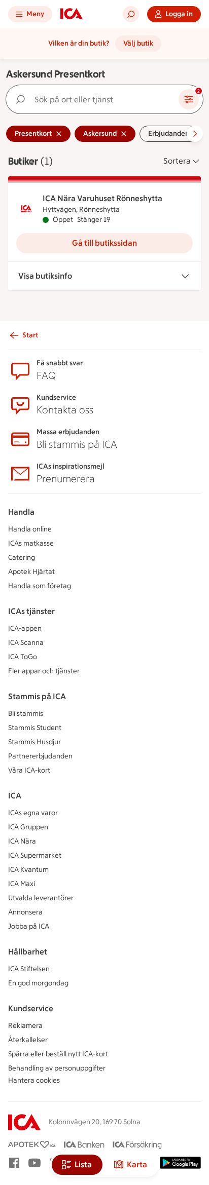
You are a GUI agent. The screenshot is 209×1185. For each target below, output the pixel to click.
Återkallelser (28, 1040)
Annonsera (25, 912)
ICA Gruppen (28, 827)
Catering (21, 557)
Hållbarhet (27, 952)
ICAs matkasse (31, 543)
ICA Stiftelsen (29, 969)
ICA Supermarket (34, 855)
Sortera (177, 161)
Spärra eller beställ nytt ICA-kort (58, 1054)
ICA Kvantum (28, 869)
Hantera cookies (34, 1080)
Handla (21, 512)
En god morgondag (38, 983)
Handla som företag (39, 586)
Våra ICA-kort (29, 770)
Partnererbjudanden (40, 756)
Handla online (30, 529)
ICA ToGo (22, 657)
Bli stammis (25, 713)
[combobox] (94, 99)
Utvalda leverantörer (41, 898)
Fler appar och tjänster (44, 671)
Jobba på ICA (28, 926)
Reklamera (25, 1025)
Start (30, 335)
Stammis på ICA (37, 696)
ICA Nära (22, 841)
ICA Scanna (26, 642)
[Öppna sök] (131, 14)
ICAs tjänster (31, 611)
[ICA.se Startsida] (71, 14)
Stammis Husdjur (34, 742)
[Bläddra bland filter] (195, 134)
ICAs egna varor (33, 813)
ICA (14, 795)
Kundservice (30, 1008)
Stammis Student (34, 727)
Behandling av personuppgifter (57, 1068)
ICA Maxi (21, 884)
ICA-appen (25, 628)
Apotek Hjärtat (31, 571)
